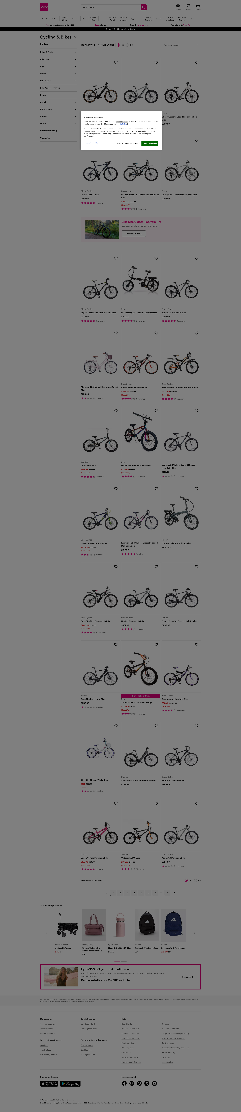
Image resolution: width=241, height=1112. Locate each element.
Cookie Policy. (121, 124)
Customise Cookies (91, 143)
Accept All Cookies (150, 143)
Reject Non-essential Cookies (127, 143)
